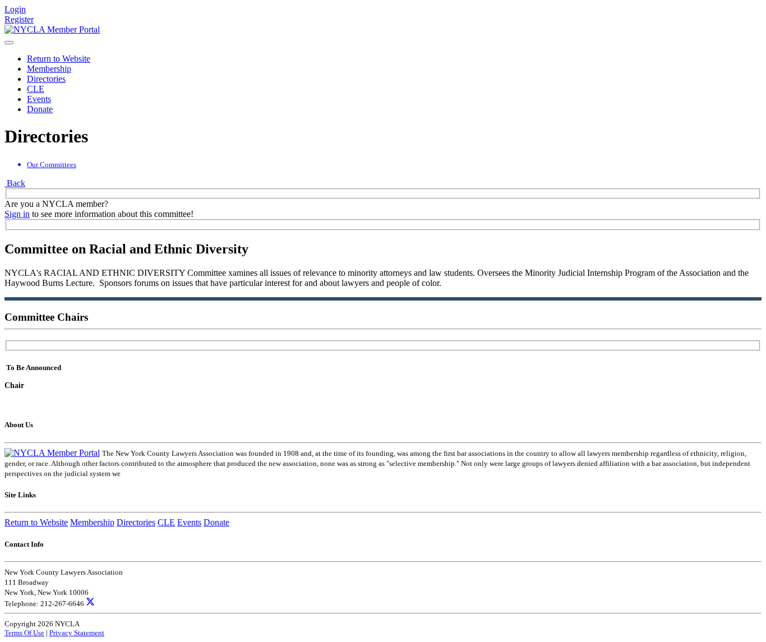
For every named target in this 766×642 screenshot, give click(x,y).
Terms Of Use (24, 633)
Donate (40, 109)
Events (39, 99)
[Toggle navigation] (8, 42)
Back (14, 183)
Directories (46, 79)
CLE (35, 89)
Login (15, 9)
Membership (49, 68)
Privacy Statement (76, 633)
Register (19, 19)
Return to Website (58, 58)
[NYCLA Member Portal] (52, 29)
